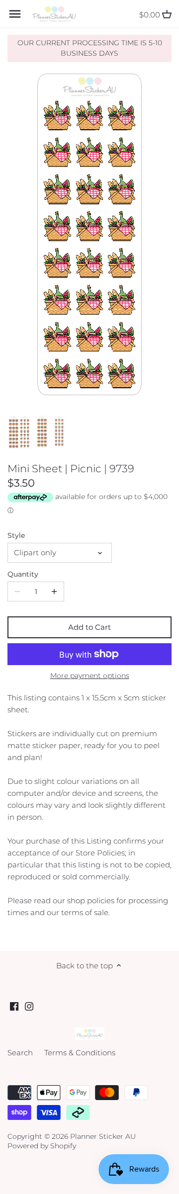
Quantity (22, 574)
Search (20, 1052)
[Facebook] (14, 1006)
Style (16, 535)
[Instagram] (29, 1006)
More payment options (89, 676)
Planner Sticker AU (103, 1136)
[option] (19, 432)
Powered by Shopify (41, 1146)
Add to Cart (89, 627)
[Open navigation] (14, 13)
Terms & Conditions (79, 1052)
